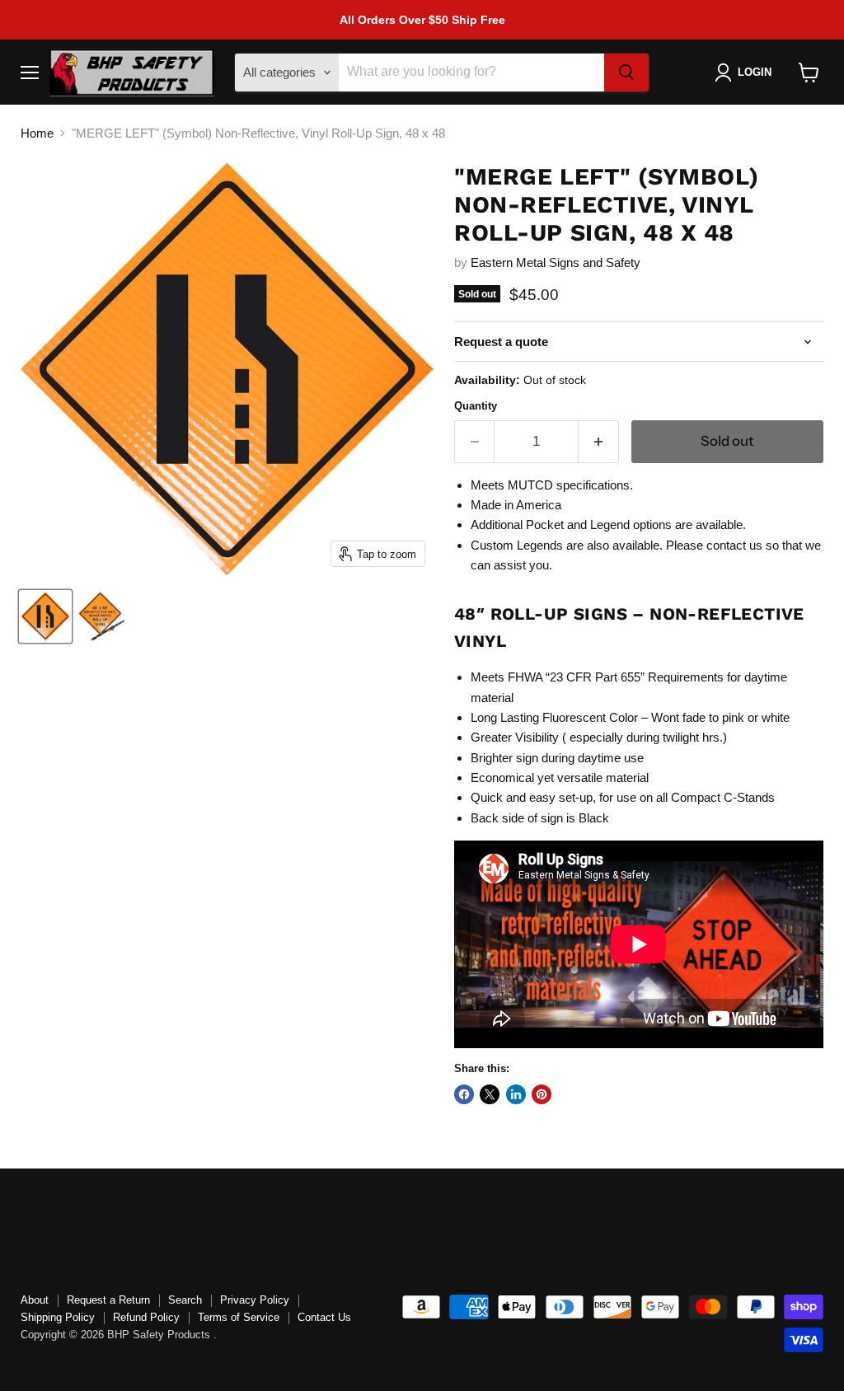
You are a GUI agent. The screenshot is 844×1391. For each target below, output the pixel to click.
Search (185, 1300)
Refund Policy (146, 1317)
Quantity (475, 406)
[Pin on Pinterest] (541, 1094)
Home (37, 133)
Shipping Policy (58, 1317)
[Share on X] (489, 1094)
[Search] (626, 72)
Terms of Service (238, 1317)
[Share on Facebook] (464, 1094)
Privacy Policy (254, 1300)
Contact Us (324, 1317)
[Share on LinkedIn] (516, 1094)
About (35, 1300)
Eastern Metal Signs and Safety (555, 262)
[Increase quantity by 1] (599, 441)
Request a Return (108, 1300)
